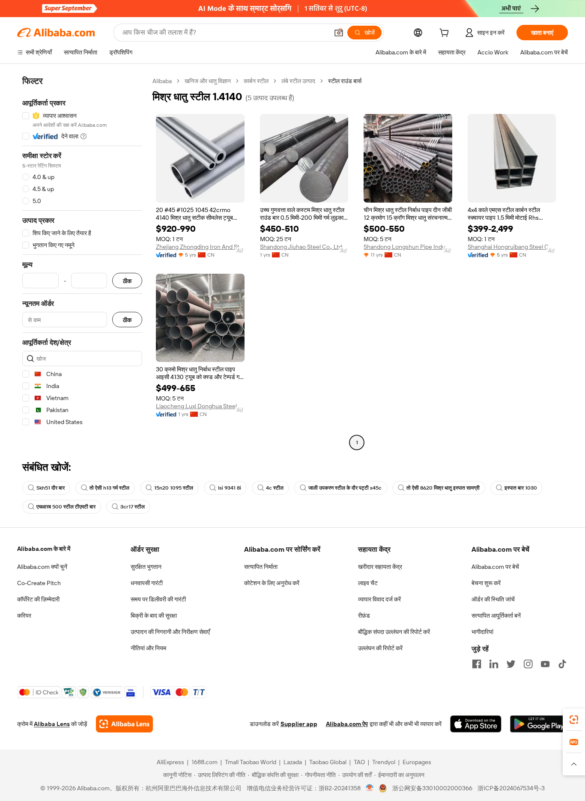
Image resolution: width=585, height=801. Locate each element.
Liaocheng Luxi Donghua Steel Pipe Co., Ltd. (200, 406)
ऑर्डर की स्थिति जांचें (493, 599)
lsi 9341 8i (229, 488)
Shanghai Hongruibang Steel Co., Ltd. (512, 246)
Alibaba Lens (52, 723)
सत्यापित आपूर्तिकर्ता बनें (496, 615)
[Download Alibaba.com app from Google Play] (539, 723)
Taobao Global (327, 762)
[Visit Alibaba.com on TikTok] (562, 664)
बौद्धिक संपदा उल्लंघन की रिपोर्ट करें (394, 631)
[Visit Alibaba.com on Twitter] (511, 664)
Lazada (293, 762)
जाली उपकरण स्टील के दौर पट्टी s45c (345, 488)
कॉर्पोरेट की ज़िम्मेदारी (38, 599)
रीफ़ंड (364, 615)
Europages (417, 762)
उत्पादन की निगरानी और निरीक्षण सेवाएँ (170, 631)
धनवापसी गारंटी (147, 583)
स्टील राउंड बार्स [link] (344, 81)
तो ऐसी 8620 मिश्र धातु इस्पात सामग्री (443, 488)
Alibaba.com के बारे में (43, 548)
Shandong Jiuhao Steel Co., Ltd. (301, 246)
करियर (24, 615)
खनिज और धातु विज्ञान (208, 81)
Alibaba (162, 81)
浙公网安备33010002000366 (432, 788)
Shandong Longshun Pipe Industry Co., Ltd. (408, 246)
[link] (574, 719)
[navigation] (82, 263)
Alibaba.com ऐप (347, 723)
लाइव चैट (368, 583)
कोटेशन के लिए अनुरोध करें (271, 583)
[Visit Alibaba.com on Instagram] (528, 664)
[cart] (445, 33)
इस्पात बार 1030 (520, 488)
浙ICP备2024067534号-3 (511, 788)
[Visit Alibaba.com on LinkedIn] (494, 664)
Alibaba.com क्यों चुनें (42, 566)
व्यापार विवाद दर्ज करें (379, 599)
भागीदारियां (482, 631)
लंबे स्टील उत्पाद (298, 81)
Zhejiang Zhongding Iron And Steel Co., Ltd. (200, 246)
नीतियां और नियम (148, 648)
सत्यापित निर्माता (261, 566)
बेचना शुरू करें (486, 583)
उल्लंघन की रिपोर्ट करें (380, 648)
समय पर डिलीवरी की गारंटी (158, 599)
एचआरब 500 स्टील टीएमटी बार (66, 507)
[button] (339, 32)
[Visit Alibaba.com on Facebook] (477, 664)
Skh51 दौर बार (50, 488)
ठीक (127, 280)
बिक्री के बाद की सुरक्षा (154, 615)
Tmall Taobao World (250, 762)
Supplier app (299, 723)
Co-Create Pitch (39, 583)
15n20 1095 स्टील (173, 488)
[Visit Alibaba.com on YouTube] (545, 664)
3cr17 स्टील (132, 507)
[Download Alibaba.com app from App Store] (475, 723)
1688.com (204, 762)
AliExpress (170, 762)
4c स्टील (275, 488)
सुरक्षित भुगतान (146, 566)
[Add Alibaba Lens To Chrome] (124, 723)
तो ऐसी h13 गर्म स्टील (109, 488)
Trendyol (383, 762)
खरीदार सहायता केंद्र (380, 566)
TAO (359, 762)
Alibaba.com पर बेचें (495, 566)
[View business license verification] (370, 788)
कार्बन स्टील (256, 81)
